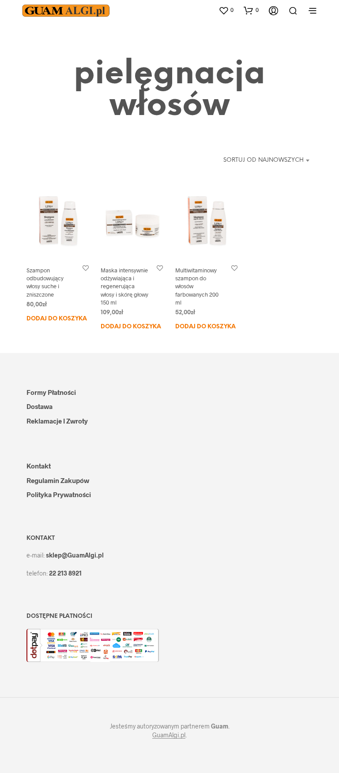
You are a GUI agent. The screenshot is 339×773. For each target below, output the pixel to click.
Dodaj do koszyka (56, 318)
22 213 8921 (65, 573)
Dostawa (39, 406)
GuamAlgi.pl (168, 735)
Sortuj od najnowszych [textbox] (263, 160)
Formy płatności (51, 392)
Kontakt (38, 466)
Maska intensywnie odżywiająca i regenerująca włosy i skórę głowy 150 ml (124, 286)
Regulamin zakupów (57, 480)
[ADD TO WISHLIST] (86, 267)
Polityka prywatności (58, 494)
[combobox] (261, 160)
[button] (226, 10)
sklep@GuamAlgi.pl (75, 555)
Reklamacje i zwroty (57, 421)
